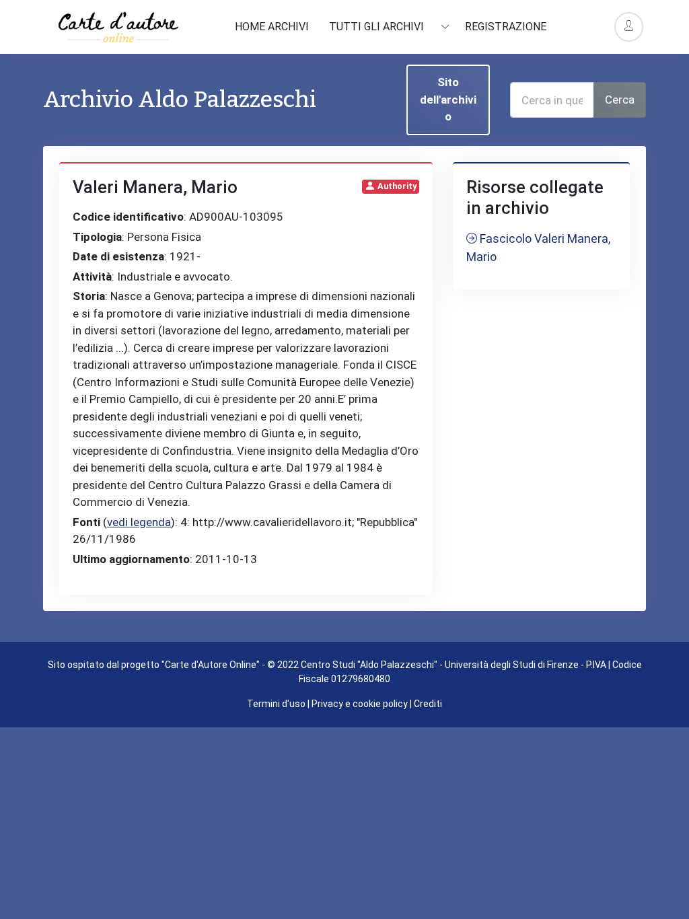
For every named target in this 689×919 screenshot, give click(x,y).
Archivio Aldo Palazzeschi (179, 99)
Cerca (619, 99)
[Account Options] (628, 26)
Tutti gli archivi (378, 26)
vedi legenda (139, 522)
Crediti (428, 703)
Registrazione (505, 26)
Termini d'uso (276, 703)
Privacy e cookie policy (360, 703)
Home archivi (272, 26)
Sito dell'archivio (448, 99)
